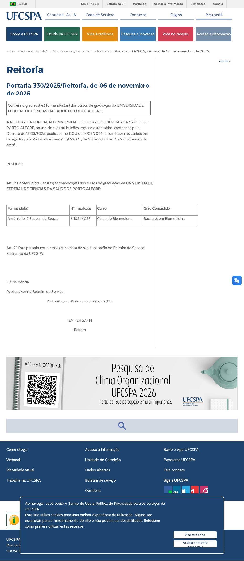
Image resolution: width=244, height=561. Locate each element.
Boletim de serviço (100, 480)
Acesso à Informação (102, 449)
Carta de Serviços (100, 14)
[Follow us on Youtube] (195, 489)
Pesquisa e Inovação (138, 34)
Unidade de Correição (103, 459)
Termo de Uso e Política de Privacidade (100, 503)
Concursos (138, 14)
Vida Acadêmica (100, 34)
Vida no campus (176, 34)
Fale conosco (174, 470)
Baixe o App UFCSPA (181, 449)
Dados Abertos (97, 470)
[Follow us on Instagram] (204, 489)
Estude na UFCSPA (62, 34)
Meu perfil (214, 14)
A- (75, 14)
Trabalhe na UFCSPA (23, 480)
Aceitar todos (195, 535)
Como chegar (17, 449)
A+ (68, 14)
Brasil (23, 4)
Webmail (13, 459)
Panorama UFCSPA (179, 459)
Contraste (55, 14)
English (176, 14)
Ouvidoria (93, 490)
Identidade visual (20, 470)
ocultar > (224, 61)
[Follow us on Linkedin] (177, 489)
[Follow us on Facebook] (168, 489)
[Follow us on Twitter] (186, 489)
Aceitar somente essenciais (195, 543)
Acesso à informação (214, 34)
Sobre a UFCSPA (24, 34)
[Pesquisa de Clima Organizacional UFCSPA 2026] (122, 409)
